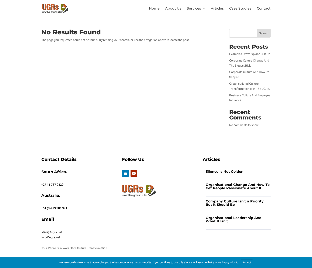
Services (194, 8)
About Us (173, 8)
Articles (217, 8)
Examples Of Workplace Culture (249, 54)
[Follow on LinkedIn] (125, 173)
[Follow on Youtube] (134, 173)
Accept (246, 262)
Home (154, 8)
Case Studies (240, 8)
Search (263, 33)
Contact (264, 8)
